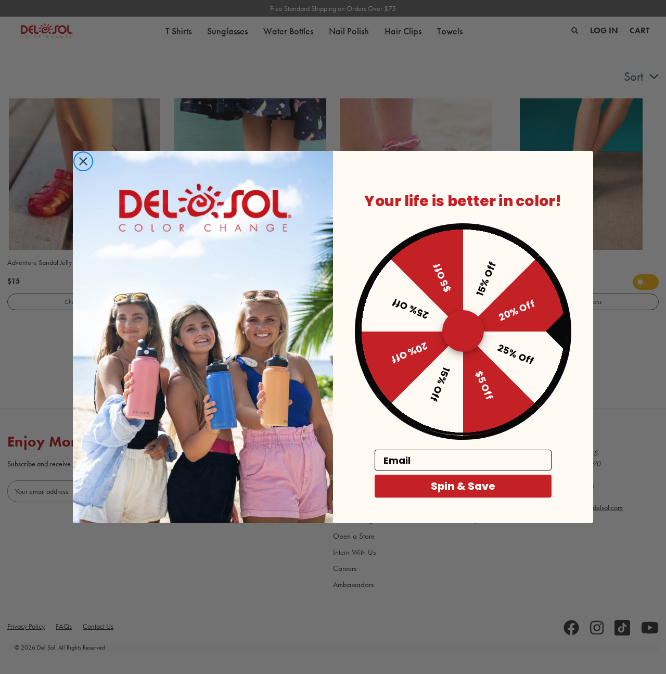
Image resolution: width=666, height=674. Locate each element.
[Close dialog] (83, 161)
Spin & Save (463, 486)
